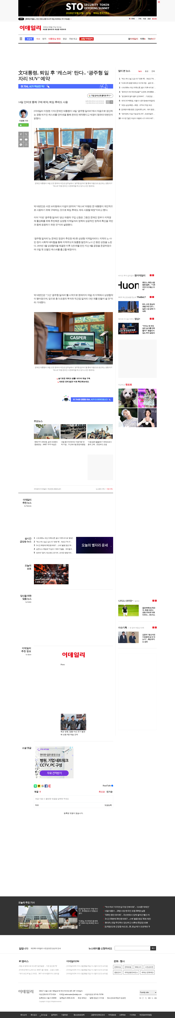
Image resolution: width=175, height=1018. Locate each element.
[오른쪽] (67, 565)
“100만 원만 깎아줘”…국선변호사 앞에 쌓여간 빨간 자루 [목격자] (130, 915)
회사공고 (34, 1015)
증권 (146, 71)
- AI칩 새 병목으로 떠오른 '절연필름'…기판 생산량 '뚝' (37, 966)
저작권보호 (112, 1015)
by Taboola (27, 506)
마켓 (143, 39)
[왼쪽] (64, 565)
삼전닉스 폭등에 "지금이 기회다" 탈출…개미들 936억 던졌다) (57, 549)
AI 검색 (29, 39)
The (151, 39)
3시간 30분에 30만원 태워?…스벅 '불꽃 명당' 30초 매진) (55, 545)
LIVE (21, 19)
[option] (66, 19)
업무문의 (54, 1015)
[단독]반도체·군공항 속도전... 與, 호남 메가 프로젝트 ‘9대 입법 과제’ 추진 (134, 927)
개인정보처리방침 (145, 1015)
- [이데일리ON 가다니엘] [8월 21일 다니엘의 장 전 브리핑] (87, 974)
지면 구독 (109, 489)
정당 (65, 39)
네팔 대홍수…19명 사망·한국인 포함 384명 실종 (124, 911)
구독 (139, 19)
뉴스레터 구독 (100, 489)
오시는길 (44, 1015)
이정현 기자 (23, 121)
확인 (153, 948)
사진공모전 (149, 967)
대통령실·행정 (54, 39)
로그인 (154, 19)
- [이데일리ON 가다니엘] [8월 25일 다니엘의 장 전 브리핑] (87, 966)
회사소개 (23, 1015)
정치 (44, 39)
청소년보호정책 (79, 1015)
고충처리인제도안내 (98, 1015)
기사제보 (133, 1015)
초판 (149, 19)
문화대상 (117, 967)
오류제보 (122, 1015)
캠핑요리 (117, 972)
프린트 (26, 139)
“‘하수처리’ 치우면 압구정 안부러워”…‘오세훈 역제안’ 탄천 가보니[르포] (133, 907)
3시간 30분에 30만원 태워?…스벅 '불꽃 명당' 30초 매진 (127, 919)
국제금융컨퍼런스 (131, 972)
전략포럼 (128, 967)
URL (26, 144)
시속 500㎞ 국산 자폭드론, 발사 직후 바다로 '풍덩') (53, 538)
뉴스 (140, 71)
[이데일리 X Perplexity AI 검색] (65, 86)
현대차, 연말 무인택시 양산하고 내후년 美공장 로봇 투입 (127, 923)
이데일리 (43, 28)
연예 (153, 71)
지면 (144, 19)
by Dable (28, 602)
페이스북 (20, 134)
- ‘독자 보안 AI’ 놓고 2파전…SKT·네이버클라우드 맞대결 (38, 974)
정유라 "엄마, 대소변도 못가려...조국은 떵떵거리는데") (55, 553)
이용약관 (64, 1015)
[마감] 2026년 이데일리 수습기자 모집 (44, 948)
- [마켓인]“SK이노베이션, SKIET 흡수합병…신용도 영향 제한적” (40, 970)
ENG (133, 19)
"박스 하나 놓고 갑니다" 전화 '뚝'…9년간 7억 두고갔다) (55, 542)
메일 (20, 139)
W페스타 (138, 967)
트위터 (26, 134)
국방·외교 (73, 39)
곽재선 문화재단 (147, 972)
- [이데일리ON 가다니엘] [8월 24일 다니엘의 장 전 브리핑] (87, 970)
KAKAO (20, 144)
